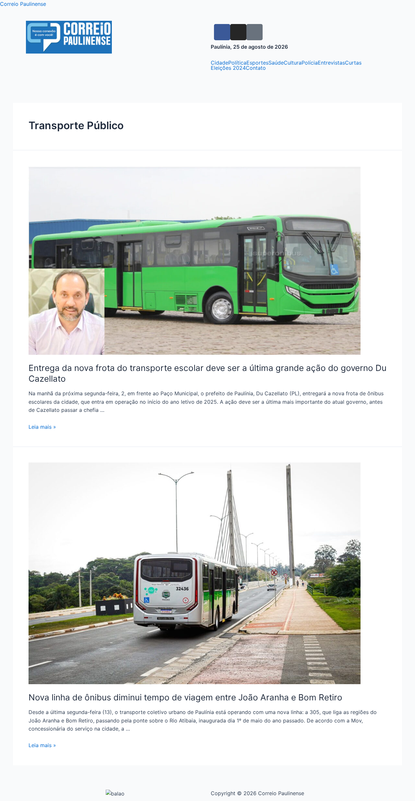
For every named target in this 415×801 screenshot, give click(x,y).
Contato (256, 67)
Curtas (353, 62)
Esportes (257, 62)
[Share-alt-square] (254, 32)
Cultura (293, 62)
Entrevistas (331, 62)
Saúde (276, 62)
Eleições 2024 (228, 67)
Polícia (310, 62)
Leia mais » (42, 427)
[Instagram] (238, 32)
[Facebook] (222, 32)
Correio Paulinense (23, 4)
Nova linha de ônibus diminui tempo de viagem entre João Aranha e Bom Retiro (185, 697)
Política (237, 62)
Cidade (219, 62)
